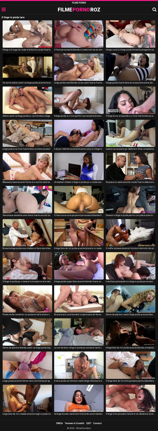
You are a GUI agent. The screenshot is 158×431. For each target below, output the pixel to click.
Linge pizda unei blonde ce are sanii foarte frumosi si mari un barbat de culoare (79, 82)
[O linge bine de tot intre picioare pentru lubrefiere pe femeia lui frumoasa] (130, 365)
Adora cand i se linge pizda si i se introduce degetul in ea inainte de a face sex (27, 116)
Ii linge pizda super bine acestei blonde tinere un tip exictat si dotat (79, 281)
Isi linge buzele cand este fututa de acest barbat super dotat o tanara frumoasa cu (79, 414)
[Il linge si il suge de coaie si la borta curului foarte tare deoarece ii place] (27, 34)
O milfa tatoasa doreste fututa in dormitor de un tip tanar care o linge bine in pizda (130, 248)
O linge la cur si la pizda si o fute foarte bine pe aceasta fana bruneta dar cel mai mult (130, 116)
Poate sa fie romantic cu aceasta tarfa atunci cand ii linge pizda (27, 314)
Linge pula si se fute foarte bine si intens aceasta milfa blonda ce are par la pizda (27, 149)
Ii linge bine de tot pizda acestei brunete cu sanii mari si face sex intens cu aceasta (79, 248)
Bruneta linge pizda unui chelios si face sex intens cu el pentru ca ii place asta (27, 248)
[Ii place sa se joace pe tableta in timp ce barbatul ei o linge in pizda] (130, 133)
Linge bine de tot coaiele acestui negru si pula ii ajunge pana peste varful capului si (27, 414)
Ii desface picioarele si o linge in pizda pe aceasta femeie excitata (130, 281)
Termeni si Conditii (74, 423)
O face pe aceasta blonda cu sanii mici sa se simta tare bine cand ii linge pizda (79, 49)
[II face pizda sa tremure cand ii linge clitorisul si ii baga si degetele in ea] (79, 365)
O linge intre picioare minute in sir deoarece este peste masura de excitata (130, 414)
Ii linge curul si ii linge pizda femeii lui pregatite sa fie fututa (130, 49)
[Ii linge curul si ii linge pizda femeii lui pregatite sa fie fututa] (130, 34)
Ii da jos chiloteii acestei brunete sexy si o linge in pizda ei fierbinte (79, 149)
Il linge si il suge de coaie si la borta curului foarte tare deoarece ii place (27, 49)
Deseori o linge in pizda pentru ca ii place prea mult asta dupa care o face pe (130, 215)
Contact (97, 423)
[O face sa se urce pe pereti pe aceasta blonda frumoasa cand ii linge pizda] (79, 199)
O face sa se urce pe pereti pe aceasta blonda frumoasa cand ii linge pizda (79, 215)
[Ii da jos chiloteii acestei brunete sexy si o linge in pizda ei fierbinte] (79, 133)
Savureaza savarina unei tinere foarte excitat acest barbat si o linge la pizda (27, 215)
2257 (88, 423)
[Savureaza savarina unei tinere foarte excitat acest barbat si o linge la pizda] (27, 199)
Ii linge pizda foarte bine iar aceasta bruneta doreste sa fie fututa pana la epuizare (130, 82)
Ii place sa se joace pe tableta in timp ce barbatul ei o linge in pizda (130, 149)
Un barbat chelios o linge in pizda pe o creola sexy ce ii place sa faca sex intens (79, 182)
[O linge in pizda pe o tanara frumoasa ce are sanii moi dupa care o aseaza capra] (27, 265)
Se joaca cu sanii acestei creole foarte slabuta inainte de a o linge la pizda (130, 182)
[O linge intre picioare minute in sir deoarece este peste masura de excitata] (130, 398)
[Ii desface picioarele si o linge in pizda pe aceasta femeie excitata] (130, 265)
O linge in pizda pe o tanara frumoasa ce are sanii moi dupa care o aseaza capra (27, 281)
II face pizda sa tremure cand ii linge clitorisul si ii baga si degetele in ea (79, 381)
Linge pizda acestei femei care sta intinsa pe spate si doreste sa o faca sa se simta (27, 381)
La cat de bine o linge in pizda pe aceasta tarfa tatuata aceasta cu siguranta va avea (79, 347)
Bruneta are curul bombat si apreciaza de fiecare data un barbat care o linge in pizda (79, 314)
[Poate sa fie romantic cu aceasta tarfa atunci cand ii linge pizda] (27, 299)
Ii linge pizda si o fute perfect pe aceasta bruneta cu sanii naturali (79, 116)
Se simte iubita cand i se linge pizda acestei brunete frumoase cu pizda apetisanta (27, 82)
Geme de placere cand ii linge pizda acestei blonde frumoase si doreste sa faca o (130, 314)
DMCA (59, 423)
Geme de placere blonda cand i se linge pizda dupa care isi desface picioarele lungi (27, 347)
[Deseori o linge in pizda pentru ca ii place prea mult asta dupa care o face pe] (130, 199)
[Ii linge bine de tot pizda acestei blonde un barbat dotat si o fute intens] (130, 332)
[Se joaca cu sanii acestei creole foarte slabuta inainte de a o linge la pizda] (130, 166)
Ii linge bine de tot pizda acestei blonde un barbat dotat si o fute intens (130, 347)
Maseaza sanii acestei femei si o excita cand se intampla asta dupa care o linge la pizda (27, 182)
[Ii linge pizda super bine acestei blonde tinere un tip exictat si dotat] (79, 265)
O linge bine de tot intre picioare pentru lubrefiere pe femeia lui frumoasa (130, 381)
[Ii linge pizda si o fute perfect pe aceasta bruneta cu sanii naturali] (79, 100)
